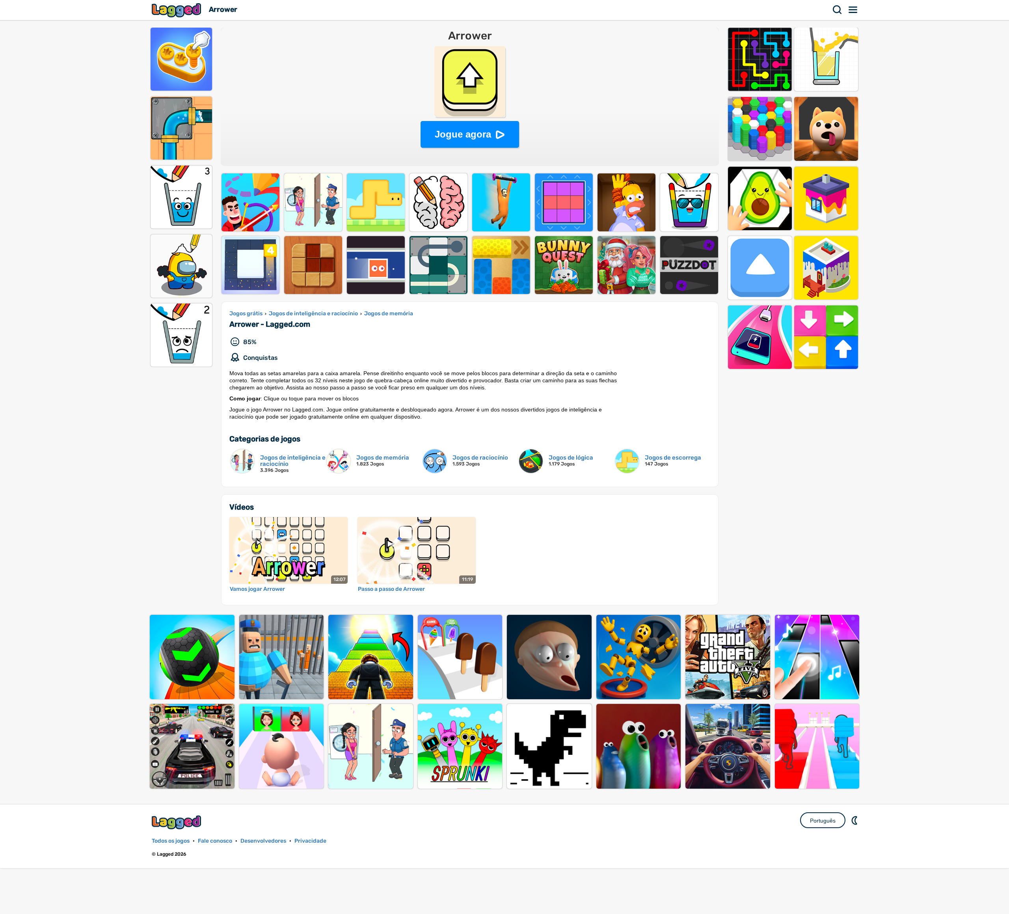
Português (823, 820)
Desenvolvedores (263, 841)
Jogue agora (463, 134)
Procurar (837, 10)
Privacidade (310, 841)
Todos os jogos (171, 841)
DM (855, 820)
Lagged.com (177, 822)
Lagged (177, 10)
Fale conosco (215, 841)
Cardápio (853, 10)
